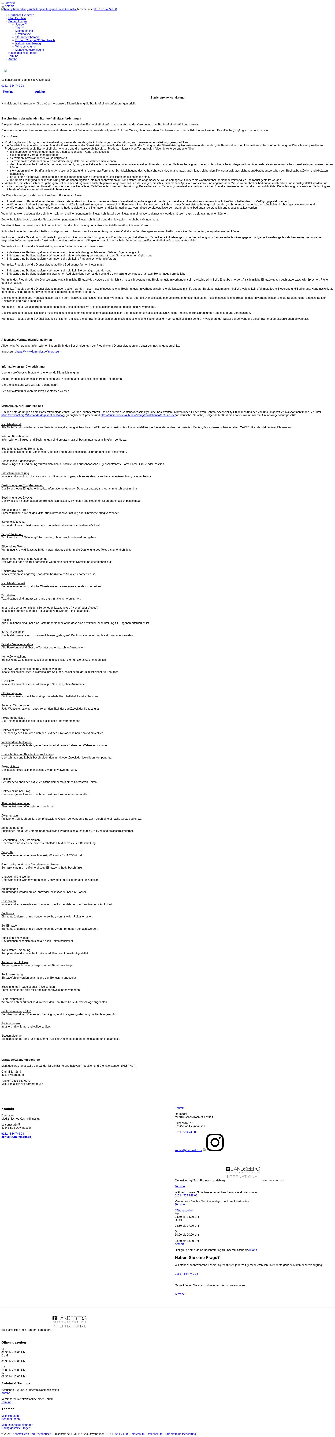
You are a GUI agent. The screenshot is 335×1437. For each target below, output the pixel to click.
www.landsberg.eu (272, 1180)
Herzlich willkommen (21, 15)
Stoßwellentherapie (27, 37)
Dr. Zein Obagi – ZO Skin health (35, 40)
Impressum (137, 1433)
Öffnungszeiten (184, 1210)
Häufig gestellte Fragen (22, 52)
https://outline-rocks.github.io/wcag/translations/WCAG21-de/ (138, 415)
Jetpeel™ (21, 24)
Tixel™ (19, 27)
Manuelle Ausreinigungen (17, 1424)
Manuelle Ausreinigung (29, 49)
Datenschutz (154, 1433)
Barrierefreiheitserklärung (180, 1433)
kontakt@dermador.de (188, 1150)
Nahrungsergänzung (28, 43)
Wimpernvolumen (26, 46)
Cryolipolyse (23, 33)
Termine (13, 56)
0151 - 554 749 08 (105, 9)
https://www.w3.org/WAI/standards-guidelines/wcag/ (33, 415)
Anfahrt (9, 6)
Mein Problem (17, 18)
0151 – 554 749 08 (186, 1273)
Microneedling (24, 30)
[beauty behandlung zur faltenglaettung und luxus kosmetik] (39, 9)
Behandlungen (17, 21)
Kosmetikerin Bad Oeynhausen (32, 1433)
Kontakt (179, 1107)
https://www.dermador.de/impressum (38, 351)
